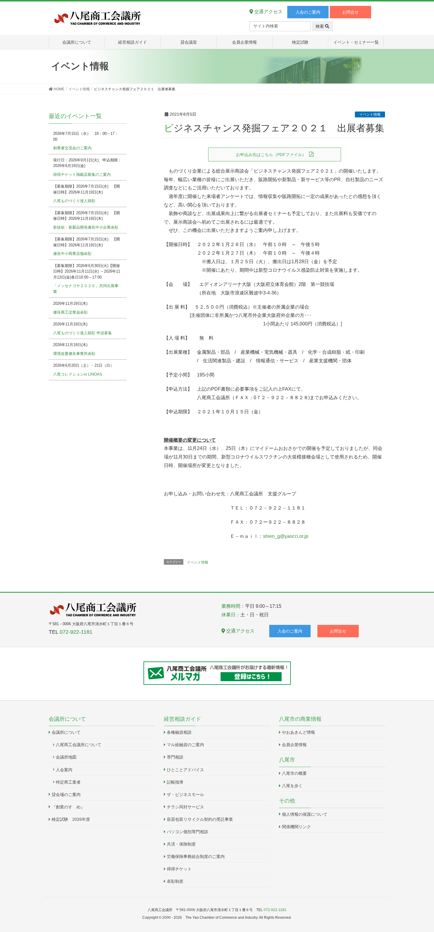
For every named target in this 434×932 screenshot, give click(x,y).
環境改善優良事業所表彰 (74, 353)
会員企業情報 (294, 744)
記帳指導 (175, 782)
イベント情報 (370, 114)
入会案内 (64, 769)
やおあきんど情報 (298, 732)
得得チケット (179, 869)
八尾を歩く (292, 785)
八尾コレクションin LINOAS (77, 374)
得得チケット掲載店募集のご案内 (82, 174)
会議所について (66, 732)
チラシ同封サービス (185, 807)
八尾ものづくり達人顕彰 (74, 201)
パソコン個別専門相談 (187, 831)
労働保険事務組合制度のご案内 (196, 856)
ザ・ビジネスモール (185, 794)
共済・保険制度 (181, 844)
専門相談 (175, 757)
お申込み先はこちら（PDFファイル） (271, 154)
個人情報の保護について (304, 814)
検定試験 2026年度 (71, 819)
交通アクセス (268, 11)
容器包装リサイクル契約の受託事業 (200, 819)
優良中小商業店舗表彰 (72, 253)
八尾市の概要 (294, 773)
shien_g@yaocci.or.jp (285, 536)
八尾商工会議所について (78, 744)
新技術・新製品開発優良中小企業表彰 (85, 227)
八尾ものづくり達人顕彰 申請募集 (82, 333)
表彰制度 (175, 881)
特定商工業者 (68, 782)
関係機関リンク (296, 826)
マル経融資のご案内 (185, 744)
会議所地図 (66, 757)
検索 (320, 26)
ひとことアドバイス (185, 769)
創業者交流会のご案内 (72, 148)
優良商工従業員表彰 (70, 312)
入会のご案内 (308, 12)
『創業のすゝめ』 (68, 807)
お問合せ (350, 12)
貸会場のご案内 (66, 794)
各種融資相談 (179, 732)
